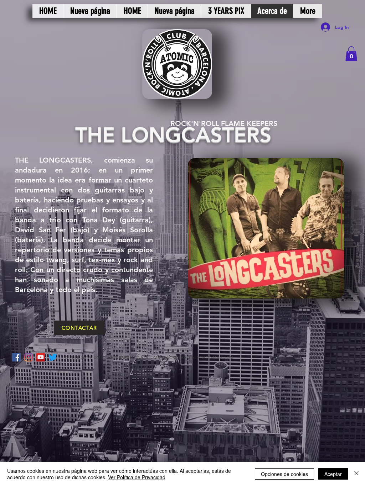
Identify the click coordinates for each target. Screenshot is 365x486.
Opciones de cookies (284, 473)
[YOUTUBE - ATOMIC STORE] (40, 357)
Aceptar (333, 473)
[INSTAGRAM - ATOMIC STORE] (28, 357)
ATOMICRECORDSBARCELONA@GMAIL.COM (189, 357)
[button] (351, 53)
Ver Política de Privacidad (136, 477)
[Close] (356, 473)
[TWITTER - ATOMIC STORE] (52, 357)
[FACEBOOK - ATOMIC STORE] (16, 357)
